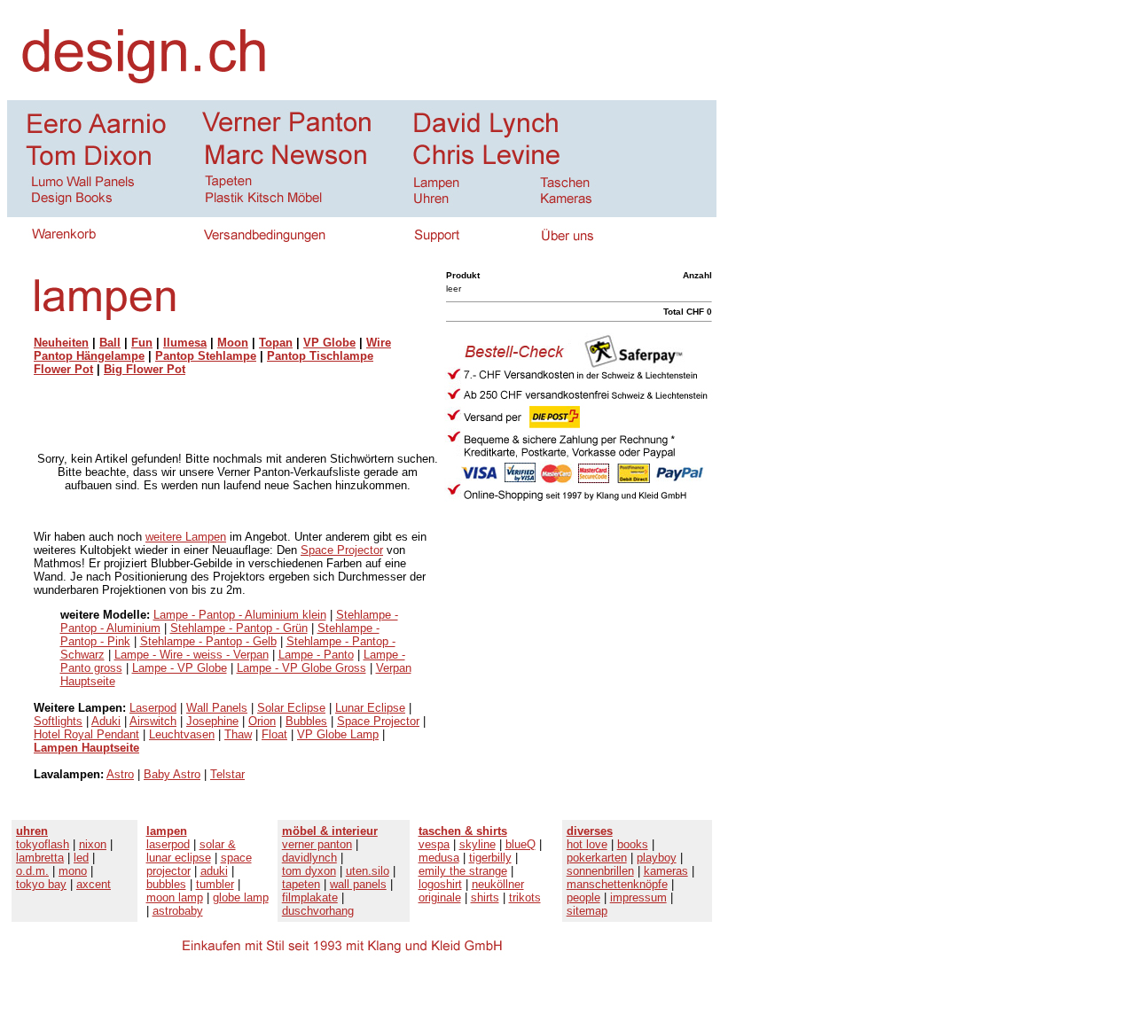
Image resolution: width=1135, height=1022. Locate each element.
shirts (485, 897)
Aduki (106, 721)
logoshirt (440, 884)
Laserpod (152, 707)
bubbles (166, 884)
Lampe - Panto (316, 654)
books (632, 844)
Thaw (238, 734)
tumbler (215, 884)
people (583, 897)
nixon (92, 844)
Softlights (58, 721)
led (81, 857)
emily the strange (463, 871)
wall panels (358, 884)
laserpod (168, 844)
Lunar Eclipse (370, 707)
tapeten (301, 884)
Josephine (212, 721)
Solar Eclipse (291, 707)
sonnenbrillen (600, 871)
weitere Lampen (185, 536)
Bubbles (306, 721)
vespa (434, 844)
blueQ (520, 844)
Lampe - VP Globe (179, 668)
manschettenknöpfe (617, 884)
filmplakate (310, 897)
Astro (120, 774)
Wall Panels (216, 707)
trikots (525, 897)
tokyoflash (42, 844)
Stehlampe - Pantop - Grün (239, 628)
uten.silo (367, 871)
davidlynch (309, 857)
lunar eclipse (178, 857)
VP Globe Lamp (338, 734)
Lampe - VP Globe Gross (301, 668)
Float (274, 734)
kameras (666, 871)
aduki (214, 871)
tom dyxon (309, 871)
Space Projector (342, 550)
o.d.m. (32, 871)
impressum (638, 897)
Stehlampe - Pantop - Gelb (208, 641)
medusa (439, 857)
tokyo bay (41, 884)
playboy (657, 857)
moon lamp (174, 897)
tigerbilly (490, 857)
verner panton (317, 844)
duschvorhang (318, 910)
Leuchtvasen (182, 734)
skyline (477, 844)
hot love (587, 844)
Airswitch (152, 721)
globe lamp (241, 897)
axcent (93, 884)
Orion (262, 721)
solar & (218, 844)
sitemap (587, 910)
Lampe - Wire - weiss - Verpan (191, 654)
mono (73, 871)
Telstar (227, 774)
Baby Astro (172, 774)
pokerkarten (597, 857)
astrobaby (178, 910)
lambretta (40, 857)
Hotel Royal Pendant (86, 734)
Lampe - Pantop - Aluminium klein (239, 614)
